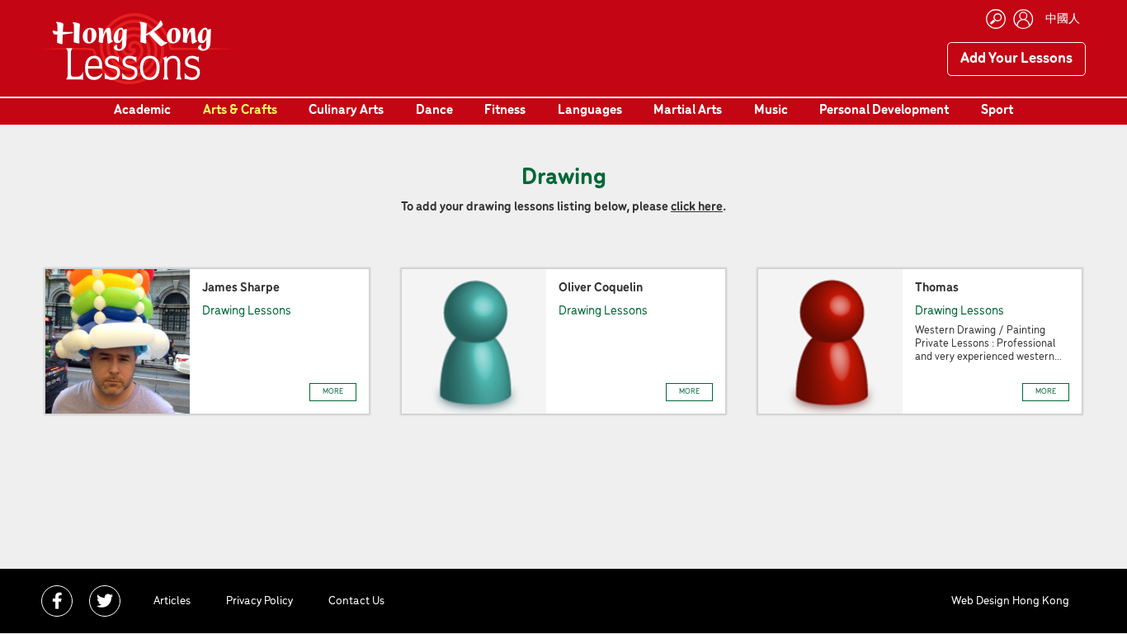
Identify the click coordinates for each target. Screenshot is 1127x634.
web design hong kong (1010, 601)
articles (172, 601)
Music (771, 110)
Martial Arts (687, 110)
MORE (333, 391)
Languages (590, 110)
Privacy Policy (259, 601)
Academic (142, 110)
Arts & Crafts (240, 110)
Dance (434, 110)
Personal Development (884, 110)
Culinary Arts (346, 110)
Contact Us (356, 601)
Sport (997, 110)
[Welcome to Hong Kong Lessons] (138, 48)
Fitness (505, 110)
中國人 (1062, 19)
